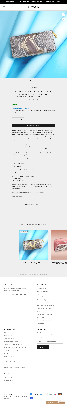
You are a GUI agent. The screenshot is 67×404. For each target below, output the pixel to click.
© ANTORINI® (8, 394)
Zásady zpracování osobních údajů (46, 306)
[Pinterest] (17, 294)
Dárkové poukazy (9, 336)
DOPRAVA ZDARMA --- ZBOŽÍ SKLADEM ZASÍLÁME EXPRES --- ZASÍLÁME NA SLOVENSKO (33, 1)
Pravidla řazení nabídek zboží (44, 314)
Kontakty (6, 353)
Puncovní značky (41, 300)
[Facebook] (5, 294)
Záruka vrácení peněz (42, 297)
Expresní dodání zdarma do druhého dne (15, 347)
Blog (38, 311)
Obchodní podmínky (42, 291)
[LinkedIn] (25, 294)
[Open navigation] (4, 7)
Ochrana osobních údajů (43, 303)
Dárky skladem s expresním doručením (14, 368)
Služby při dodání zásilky (11, 350)
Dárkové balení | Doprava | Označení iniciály (31, 204)
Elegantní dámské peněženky (19, 184)
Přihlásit (43, 347)
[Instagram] (13, 294)
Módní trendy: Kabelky (27, 274)
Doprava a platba (41, 288)
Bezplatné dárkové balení (11, 341)
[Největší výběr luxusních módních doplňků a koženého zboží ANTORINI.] (34, 7)
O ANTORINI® (8, 359)
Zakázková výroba (9, 339)
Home (18, 274)
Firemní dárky (8, 356)
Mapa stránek (40, 323)
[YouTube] (21, 294)
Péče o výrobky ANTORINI (23, 210)
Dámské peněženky (17, 196)
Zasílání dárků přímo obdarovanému (14, 344)
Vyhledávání (40, 317)
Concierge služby (9, 365)
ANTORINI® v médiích (10, 362)
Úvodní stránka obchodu (43, 320)
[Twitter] (9, 294)
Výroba (6, 333)
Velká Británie (8, 377)
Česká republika (8, 380)
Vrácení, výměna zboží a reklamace (46, 294)
